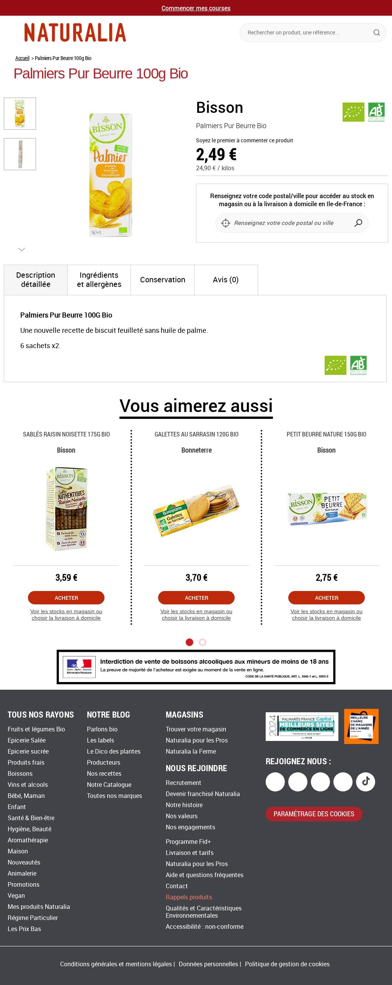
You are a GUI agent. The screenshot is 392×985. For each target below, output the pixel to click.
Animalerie (22, 873)
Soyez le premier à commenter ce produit (244, 140)
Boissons (20, 773)
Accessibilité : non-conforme (204, 926)
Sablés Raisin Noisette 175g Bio (66, 434)
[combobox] (313, 32)
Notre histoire (184, 805)
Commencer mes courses (196, 8)
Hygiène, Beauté (29, 829)
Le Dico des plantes (113, 751)
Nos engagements (190, 827)
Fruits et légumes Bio (36, 729)
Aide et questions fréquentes (204, 875)
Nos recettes (104, 773)
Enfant (17, 807)
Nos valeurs (182, 816)
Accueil (22, 58)
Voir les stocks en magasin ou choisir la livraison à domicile (66, 614)
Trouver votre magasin (196, 729)
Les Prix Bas (24, 929)
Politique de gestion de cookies (287, 964)
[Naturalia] (75, 32)
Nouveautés (24, 862)
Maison (18, 851)
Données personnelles (208, 964)
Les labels (100, 740)
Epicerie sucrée (28, 751)
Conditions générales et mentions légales (116, 964)
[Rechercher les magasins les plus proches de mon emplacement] (225, 223)
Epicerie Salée (27, 740)
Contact (177, 886)
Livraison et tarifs (190, 852)
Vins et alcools (28, 784)
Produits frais (26, 762)
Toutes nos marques (114, 795)
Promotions (23, 884)
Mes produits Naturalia (39, 906)
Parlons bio (102, 729)
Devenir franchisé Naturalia (203, 794)
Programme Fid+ (188, 841)
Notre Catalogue (109, 784)
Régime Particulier (33, 918)
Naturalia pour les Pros (197, 740)
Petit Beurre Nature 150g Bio (326, 434)
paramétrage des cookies (314, 813)
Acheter (66, 597)
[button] (20, 113)
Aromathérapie (28, 840)
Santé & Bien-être (31, 818)
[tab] (36, 280)
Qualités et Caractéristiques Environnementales (204, 912)
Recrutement (183, 782)
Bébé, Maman (26, 795)
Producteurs (103, 762)
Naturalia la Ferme (191, 751)
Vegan (16, 895)
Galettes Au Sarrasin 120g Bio (196, 434)
